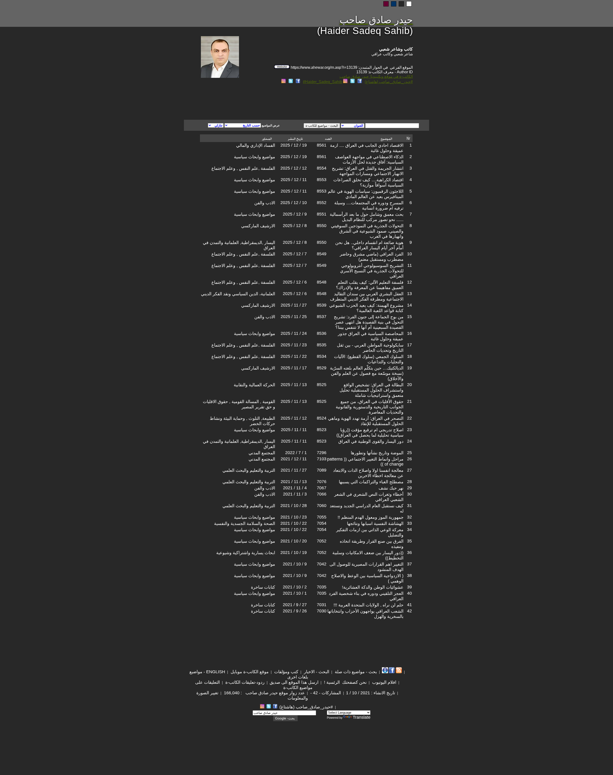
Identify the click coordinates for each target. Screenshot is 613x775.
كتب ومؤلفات (285, 671)
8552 (321, 202)
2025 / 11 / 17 (294, 367)
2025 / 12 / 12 (293, 168)
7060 (321, 505)
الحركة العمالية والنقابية (254, 384)
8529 (321, 367)
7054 (321, 523)
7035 (321, 587)
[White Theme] (409, 3)
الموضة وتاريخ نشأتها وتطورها (377, 452)
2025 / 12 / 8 (295, 225)
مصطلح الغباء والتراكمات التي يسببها (371, 481)
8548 (321, 282)
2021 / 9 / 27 (295, 604)
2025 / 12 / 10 (293, 202)
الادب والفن (264, 202)
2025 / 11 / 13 (294, 384)
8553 (321, 179)
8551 (321, 214)
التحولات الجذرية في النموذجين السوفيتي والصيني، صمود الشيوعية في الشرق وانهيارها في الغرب (367, 231)
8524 (321, 418)
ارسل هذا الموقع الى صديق (294, 682)
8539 (321, 305)
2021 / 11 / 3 (295, 494)
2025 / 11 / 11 (294, 429)
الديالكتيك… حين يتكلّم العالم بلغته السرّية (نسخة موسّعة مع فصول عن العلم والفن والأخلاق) (366, 373)
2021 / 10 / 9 (295, 564)
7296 (321, 452)
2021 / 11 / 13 (294, 481)
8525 (321, 384)
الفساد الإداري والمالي (255, 145)
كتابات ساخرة (263, 587)
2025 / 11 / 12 (294, 418)
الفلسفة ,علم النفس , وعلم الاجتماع (243, 168)
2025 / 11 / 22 (294, 356)
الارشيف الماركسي (258, 225)
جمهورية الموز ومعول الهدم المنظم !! (370, 517)
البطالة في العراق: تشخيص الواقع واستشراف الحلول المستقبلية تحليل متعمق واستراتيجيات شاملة (371, 390)
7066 (321, 494)
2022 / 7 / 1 (296, 452)
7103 (321, 458)
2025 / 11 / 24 (294, 333)
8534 (321, 356)
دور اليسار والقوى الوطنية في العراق (370, 441)
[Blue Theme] (393, 3)
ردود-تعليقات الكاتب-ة (244, 682)
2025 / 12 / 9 (295, 214)
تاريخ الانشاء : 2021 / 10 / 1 (370, 692)
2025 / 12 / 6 (295, 282)
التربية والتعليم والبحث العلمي (248, 470)
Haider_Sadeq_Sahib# (322, 82)
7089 (321, 470)
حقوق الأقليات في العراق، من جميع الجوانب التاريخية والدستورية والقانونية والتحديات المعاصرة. (369, 407)
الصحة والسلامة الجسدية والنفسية (244, 523)
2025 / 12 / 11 (294, 179)
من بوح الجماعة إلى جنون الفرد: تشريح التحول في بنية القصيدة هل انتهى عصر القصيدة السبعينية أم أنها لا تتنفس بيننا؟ (368, 322)
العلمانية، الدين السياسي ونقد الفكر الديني (238, 293)
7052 (321, 541)
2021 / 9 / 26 (295, 611)
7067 (321, 487)
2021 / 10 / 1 (295, 593)
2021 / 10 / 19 (293, 552)
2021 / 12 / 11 (294, 458)
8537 (321, 316)
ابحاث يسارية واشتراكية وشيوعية (245, 552)
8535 (321, 344)
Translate (361, 717)
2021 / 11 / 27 (294, 470)
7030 (321, 611)
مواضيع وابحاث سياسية (254, 156)
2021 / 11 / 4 (295, 487)
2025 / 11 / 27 (294, 305)
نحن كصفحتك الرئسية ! (345, 682)
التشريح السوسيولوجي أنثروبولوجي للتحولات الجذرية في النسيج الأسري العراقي (371, 271)
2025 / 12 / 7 (295, 253)
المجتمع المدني (262, 452)
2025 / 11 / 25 (294, 316)
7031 (321, 604)
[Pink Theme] (386, 3)
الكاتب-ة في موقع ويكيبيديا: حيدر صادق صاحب (376, 76)
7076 (321, 481)
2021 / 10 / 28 (293, 505)
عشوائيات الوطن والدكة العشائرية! (372, 587)
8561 (321, 145)
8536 (321, 333)
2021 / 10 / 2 (295, 587)
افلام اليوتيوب (383, 682)
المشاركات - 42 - (325, 692)
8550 (321, 225)
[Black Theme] (401, 3)
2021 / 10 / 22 (293, 523)
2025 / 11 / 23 (294, 344)
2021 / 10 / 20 (293, 541)
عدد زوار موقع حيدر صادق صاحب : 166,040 (264, 692)
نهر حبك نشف (391, 488)
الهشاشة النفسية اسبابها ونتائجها (375, 523)
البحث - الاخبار (316, 671)
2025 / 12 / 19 (293, 145)
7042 (321, 564)
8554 (321, 168)
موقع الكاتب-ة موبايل (249, 671)
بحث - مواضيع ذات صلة (355, 671)
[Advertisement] (248, 102)
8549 (321, 253)
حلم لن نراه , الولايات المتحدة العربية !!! (368, 605)
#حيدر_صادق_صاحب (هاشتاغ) (389, 82)
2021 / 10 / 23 (293, 517)
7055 (321, 517)
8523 (321, 429)
